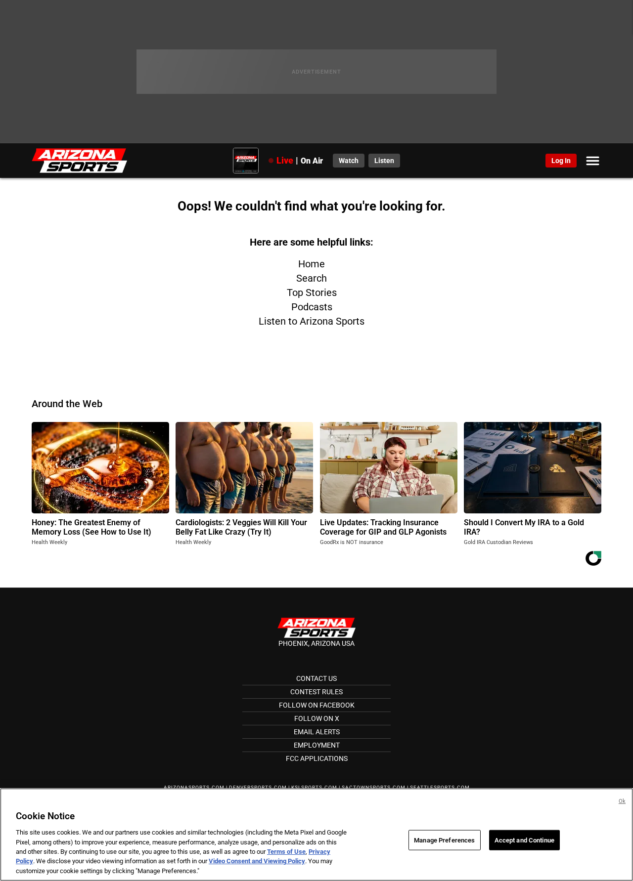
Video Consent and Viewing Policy (257, 861)
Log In (561, 161)
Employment (317, 745)
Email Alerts (317, 732)
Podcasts (311, 307)
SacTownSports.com (374, 787)
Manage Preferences (444, 839)
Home (311, 264)
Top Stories (312, 292)
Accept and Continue (524, 839)
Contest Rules (316, 692)
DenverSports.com (258, 787)
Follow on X (316, 718)
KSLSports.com (314, 787)
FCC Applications (317, 758)
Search (311, 278)
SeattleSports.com (440, 787)
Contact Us (316, 678)
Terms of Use (286, 851)
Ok (622, 801)
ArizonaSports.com (194, 787)
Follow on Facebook (317, 705)
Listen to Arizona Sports (311, 321)
